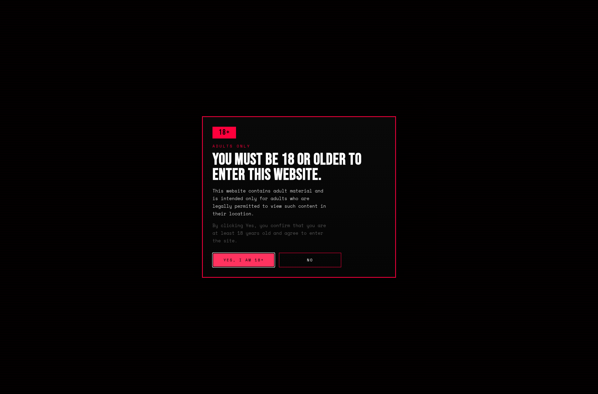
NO (310, 260)
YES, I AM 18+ (244, 260)
